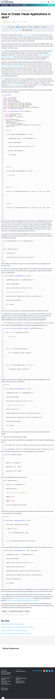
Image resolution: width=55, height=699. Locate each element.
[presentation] (28, 156)
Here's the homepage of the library (22, 598)
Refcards (4, 5)
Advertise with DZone (20, 671)
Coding (7, 10)
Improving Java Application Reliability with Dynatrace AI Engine (17, 627)
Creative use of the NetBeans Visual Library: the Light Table (22, 600)
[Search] (53, 1)
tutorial (40, 85)
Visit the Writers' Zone (6, 684)
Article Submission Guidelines (5, 679)
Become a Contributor (6, 681)
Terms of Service (5, 688)
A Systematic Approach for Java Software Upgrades (14, 630)
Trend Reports (15, 5)
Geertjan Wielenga (12, 22)
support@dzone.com (20, 682)
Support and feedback (6, 672)
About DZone (4, 671)
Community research (5, 674)
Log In (41, 2)
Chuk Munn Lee (26, 35)
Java (12, 10)
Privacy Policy (4, 689)
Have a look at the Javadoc (15, 85)
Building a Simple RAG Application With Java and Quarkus (16, 633)
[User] (49, 2)
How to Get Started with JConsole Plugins (12, 66)
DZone (2, 10)
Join (45, 2)
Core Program (4, 682)
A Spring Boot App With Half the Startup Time (12, 624)
